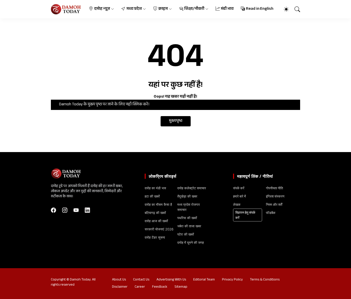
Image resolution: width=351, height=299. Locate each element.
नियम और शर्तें (274, 204)
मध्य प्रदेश (134, 9)
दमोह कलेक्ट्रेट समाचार (191, 188)
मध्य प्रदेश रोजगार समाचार (188, 207)
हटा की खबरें (152, 196)
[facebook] (53, 210)
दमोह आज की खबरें (156, 221)
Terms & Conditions (265, 280)
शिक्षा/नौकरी (194, 9)
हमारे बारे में (239, 196)
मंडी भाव (227, 9)
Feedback (159, 287)
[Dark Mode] (284, 9)
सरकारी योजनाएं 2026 (159, 229)
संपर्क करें (238, 188)
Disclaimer (119, 287)
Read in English (259, 9)
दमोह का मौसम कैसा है (158, 204)
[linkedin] (87, 210)
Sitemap (180, 287)
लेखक (237, 204)
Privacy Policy (232, 280)
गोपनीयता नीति (274, 188)
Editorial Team (204, 280)
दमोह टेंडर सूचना (155, 237)
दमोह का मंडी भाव (155, 188)
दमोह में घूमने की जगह (190, 242)
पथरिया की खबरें (187, 218)
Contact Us (141, 280)
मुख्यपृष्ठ (175, 121)
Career (140, 287)
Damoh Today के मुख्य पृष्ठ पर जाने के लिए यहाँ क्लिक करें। (104, 104)
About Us (119, 280)
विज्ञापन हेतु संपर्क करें (245, 215)
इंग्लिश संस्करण (275, 196)
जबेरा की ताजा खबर (189, 226)
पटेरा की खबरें (185, 234)
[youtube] (76, 210)
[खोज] (295, 9)
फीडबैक (270, 212)
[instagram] (64, 210)
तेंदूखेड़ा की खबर (187, 196)
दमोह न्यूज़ (102, 9)
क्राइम (163, 9)
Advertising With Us (171, 280)
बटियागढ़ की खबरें (155, 213)
